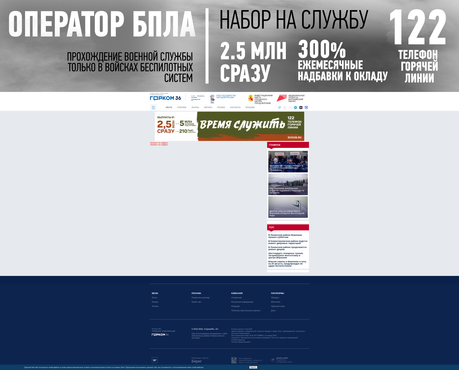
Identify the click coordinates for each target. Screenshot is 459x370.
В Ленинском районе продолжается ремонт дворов (287, 248)
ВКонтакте (275, 302)
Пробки (221, 107)
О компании (236, 298)
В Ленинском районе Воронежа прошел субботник (285, 236)
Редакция (235, 306)
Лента (169, 107)
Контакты (235, 107)
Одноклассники (278, 306)
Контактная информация (242, 302)
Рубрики (181, 107)
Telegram (275, 298)
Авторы (208, 107)
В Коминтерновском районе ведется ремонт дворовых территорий (287, 242)
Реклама (250, 107)
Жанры (195, 107)
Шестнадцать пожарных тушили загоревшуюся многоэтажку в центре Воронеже (285, 255)
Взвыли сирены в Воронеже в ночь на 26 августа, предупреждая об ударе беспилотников (287, 263)
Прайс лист (197, 302)
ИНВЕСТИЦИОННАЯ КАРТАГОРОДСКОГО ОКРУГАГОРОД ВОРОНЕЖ (263, 99)
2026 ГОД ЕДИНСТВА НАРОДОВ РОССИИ (226, 97)
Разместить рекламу (201, 298)
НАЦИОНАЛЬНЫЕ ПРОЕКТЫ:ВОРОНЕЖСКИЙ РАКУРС (296, 98)
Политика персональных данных (245, 311)
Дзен (273, 311)
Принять (253, 367)
